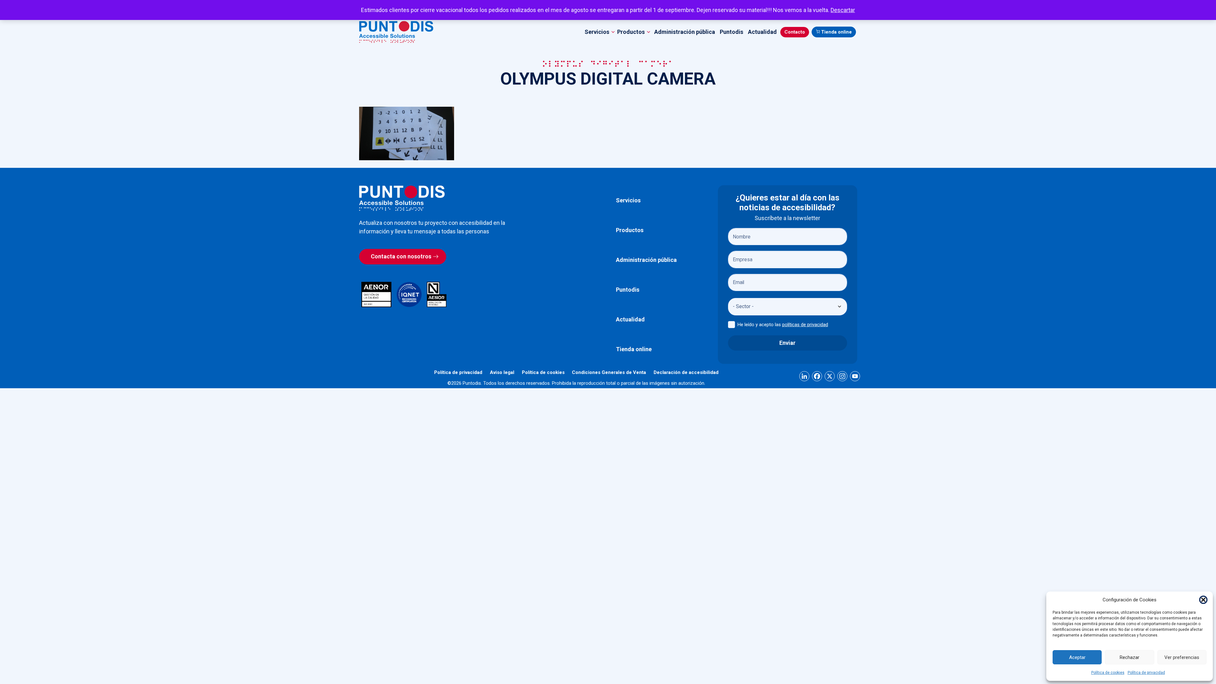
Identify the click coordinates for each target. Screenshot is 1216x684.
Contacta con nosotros (401, 256)
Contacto (794, 32)
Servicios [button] (597, 31)
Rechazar (1129, 657)
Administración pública (684, 31)
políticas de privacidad (805, 324)
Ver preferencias (1181, 657)
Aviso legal (502, 372)
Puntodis (731, 31)
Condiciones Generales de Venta (609, 372)
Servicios (628, 200)
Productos (629, 230)
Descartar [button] (843, 10)
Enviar (787, 342)
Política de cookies (1107, 672)
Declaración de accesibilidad (686, 372)
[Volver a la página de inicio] (402, 198)
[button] (1203, 600)
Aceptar (1077, 657)
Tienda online (836, 32)
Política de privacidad (1146, 672)
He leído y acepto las (783, 324)
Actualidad (762, 31)
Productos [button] (631, 31)
